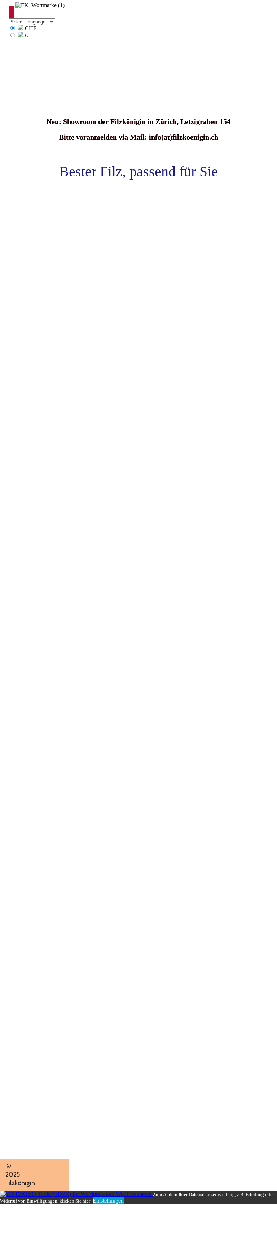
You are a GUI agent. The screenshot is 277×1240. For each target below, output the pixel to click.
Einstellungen (108, 1200)
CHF (29, 28)
